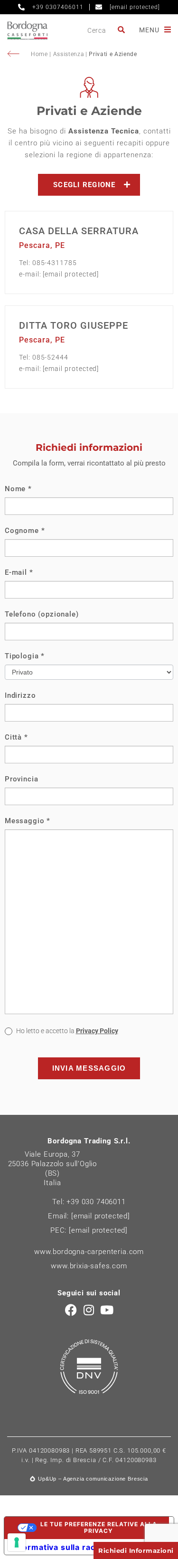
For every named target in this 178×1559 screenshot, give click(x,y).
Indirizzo (20, 695)
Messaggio (27, 821)
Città (16, 737)
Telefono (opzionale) (42, 614)
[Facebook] (71, 1310)
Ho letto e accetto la (66, 1031)
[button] (89, 185)
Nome (18, 489)
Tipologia (25, 656)
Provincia (21, 779)
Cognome (25, 530)
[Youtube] (107, 1310)
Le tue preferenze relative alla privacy (98, 1527)
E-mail (19, 572)
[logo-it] (27, 30)
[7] (17, 1542)
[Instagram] (89, 1310)
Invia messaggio (89, 1068)
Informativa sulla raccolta (63, 1547)
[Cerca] (122, 30)
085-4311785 (54, 262)
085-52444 (50, 357)
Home (40, 54)
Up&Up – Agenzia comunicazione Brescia (93, 1479)
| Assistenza (67, 54)
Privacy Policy (97, 1031)
